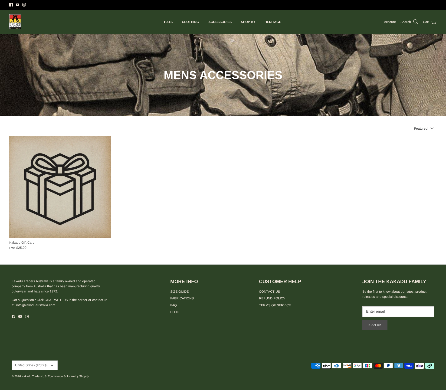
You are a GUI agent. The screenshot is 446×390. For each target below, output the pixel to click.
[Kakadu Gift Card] (60, 187)
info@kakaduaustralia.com (35, 305)
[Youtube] (17, 5)
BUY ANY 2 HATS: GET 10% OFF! (223, 5)
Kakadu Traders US (34, 376)
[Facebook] (11, 5)
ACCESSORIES (220, 22)
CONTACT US (269, 291)
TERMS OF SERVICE (275, 305)
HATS (168, 22)
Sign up (374, 325)
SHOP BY (248, 22)
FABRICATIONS (182, 298)
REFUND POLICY (272, 298)
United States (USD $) (31, 365)
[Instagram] (24, 5)
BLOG (174, 312)
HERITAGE (273, 22)
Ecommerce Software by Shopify (68, 376)
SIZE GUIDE (179, 291)
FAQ (173, 305)
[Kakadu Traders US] (15, 21)
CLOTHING (190, 22)
